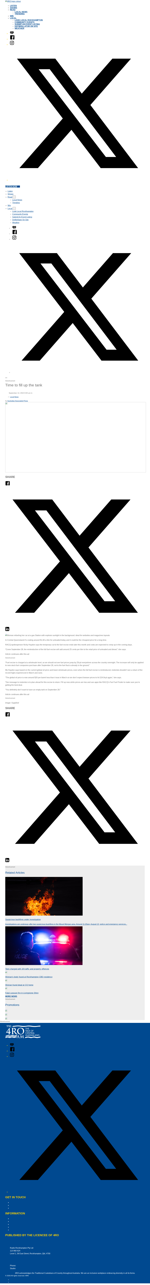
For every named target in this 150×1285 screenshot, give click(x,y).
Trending (20, 14)
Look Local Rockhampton (29, 20)
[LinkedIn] (7, 631)
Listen (13, 6)
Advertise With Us (17, 1205)
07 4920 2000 (22, 1266)
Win (12, 16)
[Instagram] (12, 45)
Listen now (11, 187)
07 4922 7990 (22, 1268)
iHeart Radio (14, 1282)
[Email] (11, 631)
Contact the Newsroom (19, 1208)
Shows (13, 8)
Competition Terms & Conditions (23, 1221)
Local (13, 18)
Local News (21, 12)
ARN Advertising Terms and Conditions (26, 1224)
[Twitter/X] (77, 180)
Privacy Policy (16, 1219)
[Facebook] (12, 39)
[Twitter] (75, 625)
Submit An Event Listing (27, 24)
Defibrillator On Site (26, 26)
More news (11, 996)
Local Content (16, 1230)
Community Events (24, 22)
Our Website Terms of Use (21, 1227)
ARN (11, 1280)
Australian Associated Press (17, 401)
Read (12, 10)
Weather (19, 28)
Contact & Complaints (19, 1202)
